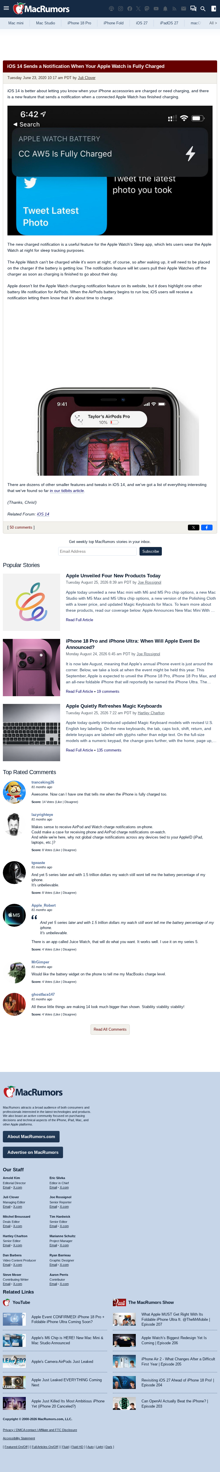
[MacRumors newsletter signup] (183, 9)
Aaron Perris (59, 1274)
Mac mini (15, 23)
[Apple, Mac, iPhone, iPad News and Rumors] (41, 15)
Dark (108, 1447)
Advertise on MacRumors (32, 1152)
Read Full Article (79, 620)
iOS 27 (142, 23)
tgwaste (38, 863)
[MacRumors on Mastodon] (147, 9)
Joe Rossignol (149, 582)
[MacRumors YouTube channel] (156, 9)
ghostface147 (43, 994)
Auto (90, 1447)
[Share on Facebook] (207, 527)
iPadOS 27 (169, 23)
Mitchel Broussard (16, 1216)
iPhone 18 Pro (79, 23)
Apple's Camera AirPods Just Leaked (62, 1361)
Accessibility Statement (19, 1438)
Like (59, 802)
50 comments (21, 527)
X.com (17, 1187)
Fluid (65, 1447)
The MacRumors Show (151, 1302)
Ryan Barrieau (60, 1255)
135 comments (109, 750)
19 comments (108, 691)
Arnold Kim (11, 1178)
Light (99, 1447)
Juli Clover (86, 78)
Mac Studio (45, 23)
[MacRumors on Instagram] (120, 9)
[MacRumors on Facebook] (130, 9)
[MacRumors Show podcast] (111, 9)
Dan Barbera (12, 1255)
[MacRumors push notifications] (165, 9)
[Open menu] (6, 8)
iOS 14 (43, 514)
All (213, 23)
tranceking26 (43, 782)
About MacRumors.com (31, 1136)
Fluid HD (77, 1447)
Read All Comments (110, 1029)
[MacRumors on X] (138, 9)
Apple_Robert (44, 905)
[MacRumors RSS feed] (174, 9)
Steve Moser (12, 1274)
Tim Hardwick (60, 1216)
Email (6, 1187)
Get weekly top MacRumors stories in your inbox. (110, 542)
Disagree (70, 802)
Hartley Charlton (151, 713)
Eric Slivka (57, 1178)
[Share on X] (193, 527)
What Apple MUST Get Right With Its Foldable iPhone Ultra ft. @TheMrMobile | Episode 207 (176, 1319)
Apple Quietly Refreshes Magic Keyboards (114, 706)
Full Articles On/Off (45, 1447)
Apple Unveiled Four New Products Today (113, 575)
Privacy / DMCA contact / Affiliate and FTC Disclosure (40, 1430)
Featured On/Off (16, 1447)
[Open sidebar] (213, 9)
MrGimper (40, 962)
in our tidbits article (67, 490)
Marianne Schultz (63, 1236)
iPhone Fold (113, 23)
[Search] (205, 9)
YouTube (21, 1302)
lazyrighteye (42, 814)
